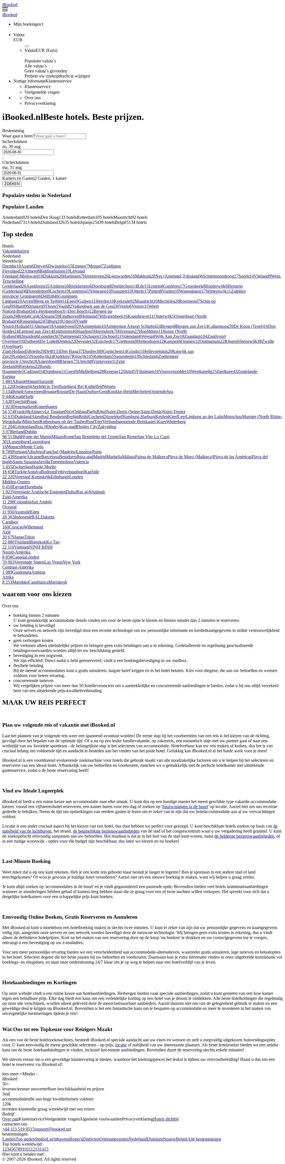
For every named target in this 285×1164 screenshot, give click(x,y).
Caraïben (10, 522)
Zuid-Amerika (14, 496)
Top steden (25, 1139)
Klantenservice (31, 1119)
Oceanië (9, 507)
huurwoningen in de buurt (185, 806)
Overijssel (11, 341)
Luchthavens (58, 1139)
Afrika (8, 577)
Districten (90, 1139)
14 (42, 1149)
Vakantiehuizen (15, 251)
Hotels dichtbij (166, 1119)
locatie (121, 1044)
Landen (9, 1139)
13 (37, 1149)
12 (33, 1149)
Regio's (75, 1139)
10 (24, 1149)
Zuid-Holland (14, 351)
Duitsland (155, 1139)
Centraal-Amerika (18, 567)
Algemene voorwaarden (101, 1119)
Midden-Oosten (16, 481)
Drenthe (9, 266)
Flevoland (11, 271)
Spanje (170, 1139)
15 (46, 1149)
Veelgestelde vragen (62, 1119)
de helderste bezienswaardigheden (244, 836)
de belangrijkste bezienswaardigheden (106, 831)
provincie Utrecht (17, 361)
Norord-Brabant (16, 311)
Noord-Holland (15, 326)
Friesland (10, 276)
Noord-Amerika (16, 552)
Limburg (10, 301)
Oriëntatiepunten (114, 1139)
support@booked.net (53, 1129)
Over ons (10, 1119)
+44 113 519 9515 (18, 1129)
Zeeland (9, 366)
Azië (6, 532)
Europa (8, 376)
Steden (41, 1139)
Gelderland (12, 286)
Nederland (138, 1139)
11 (29, 1149)
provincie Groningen (20, 296)
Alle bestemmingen (204, 1139)
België (181, 1139)
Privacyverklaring (137, 1119)
